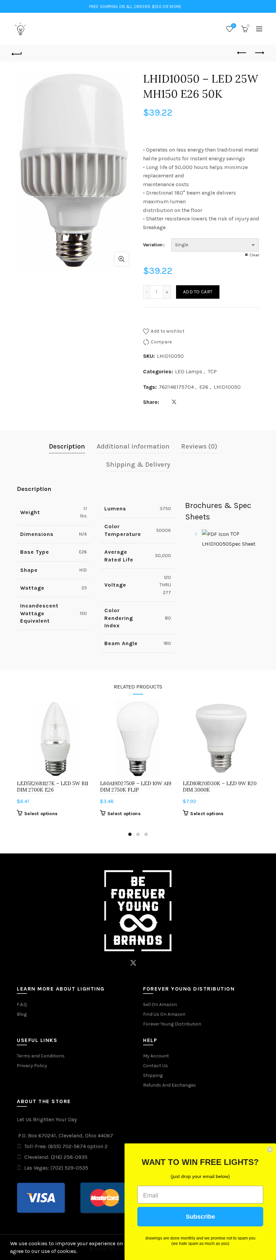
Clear (254, 255)
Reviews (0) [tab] (199, 446)
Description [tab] (67, 446)
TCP (212, 371)
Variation (153, 245)
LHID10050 (227, 387)
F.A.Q (22, 1004)
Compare (161, 342)
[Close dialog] (270, 1149)
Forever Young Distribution (172, 1024)
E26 (203, 387)
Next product (259, 53)
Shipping (153, 1075)
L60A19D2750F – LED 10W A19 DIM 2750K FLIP (135, 786)
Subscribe (200, 1216)
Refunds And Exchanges (169, 1085)
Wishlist (233, 26)
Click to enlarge (121, 259)
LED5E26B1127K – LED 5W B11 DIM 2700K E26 (52, 786)
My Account (156, 1056)
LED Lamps (188, 371)
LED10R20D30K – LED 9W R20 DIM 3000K (219, 786)
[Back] (17, 53)
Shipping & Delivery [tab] (138, 464)
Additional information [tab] (133, 446)
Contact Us (155, 1065)
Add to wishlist (167, 331)
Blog (22, 1014)
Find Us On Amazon (164, 1014)
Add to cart (197, 292)
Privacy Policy (32, 1065)
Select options (41, 813)
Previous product (242, 53)
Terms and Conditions (41, 1056)
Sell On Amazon (160, 1004)
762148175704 (176, 387)
